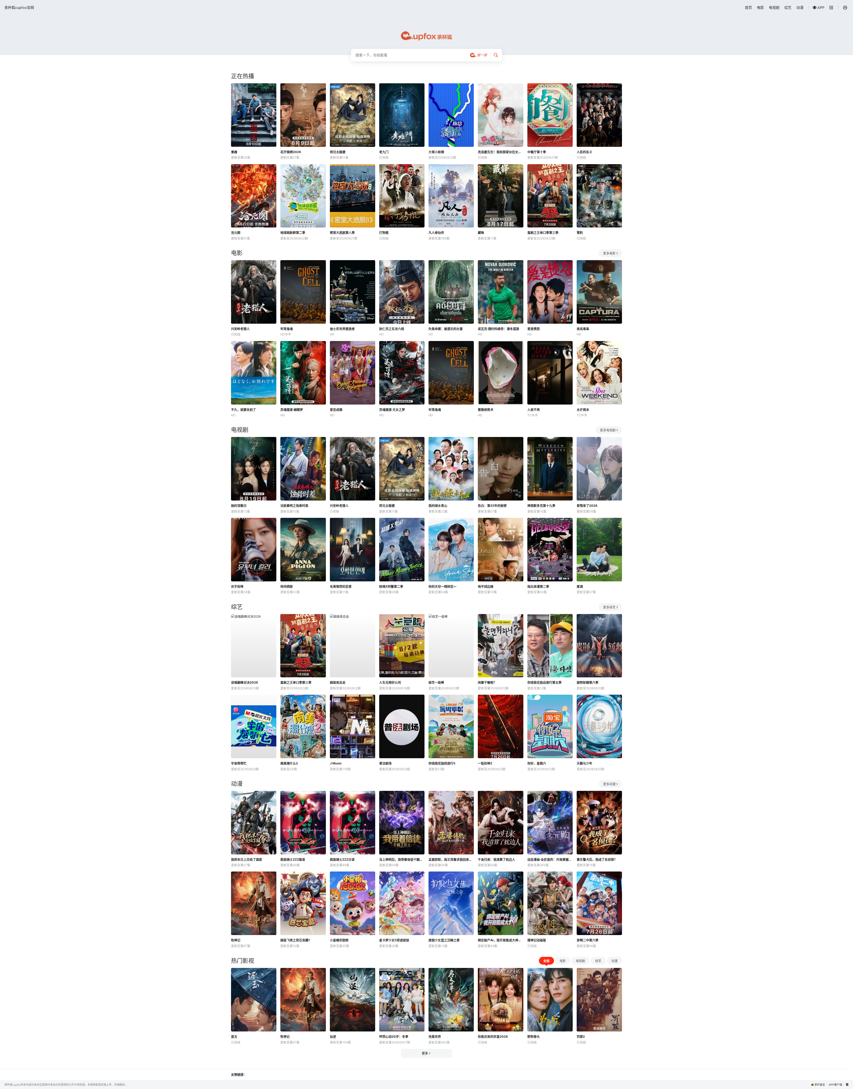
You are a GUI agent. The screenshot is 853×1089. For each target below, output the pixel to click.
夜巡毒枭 (583, 329)
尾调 (580, 586)
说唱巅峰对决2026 (244, 682)
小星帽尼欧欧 (339, 940)
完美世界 (434, 1036)
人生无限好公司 (390, 682)
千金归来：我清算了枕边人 (496, 859)
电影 (760, 7)
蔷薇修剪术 (485, 409)
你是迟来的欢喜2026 (493, 1036)
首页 (748, 7)
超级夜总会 (337, 682)
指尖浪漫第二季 (538, 586)
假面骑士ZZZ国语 (292, 859)
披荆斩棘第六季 (587, 682)
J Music (336, 763)
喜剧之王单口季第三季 (542, 232)
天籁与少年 (584, 763)
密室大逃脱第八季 (342, 232)
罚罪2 (581, 1036)
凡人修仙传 (436, 232)
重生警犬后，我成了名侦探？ (597, 859)
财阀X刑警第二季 (391, 586)
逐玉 (234, 1036)
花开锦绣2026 (290, 152)
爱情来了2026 (587, 505)
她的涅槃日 (239, 505)
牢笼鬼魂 (286, 329)
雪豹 (580, 232)
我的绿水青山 (437, 505)
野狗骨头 (533, 1036)
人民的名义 (584, 152)
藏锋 (481, 232)
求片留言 (819, 1084)
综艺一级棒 (436, 682)
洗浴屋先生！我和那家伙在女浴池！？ (500, 152)
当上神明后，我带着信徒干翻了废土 (402, 859)
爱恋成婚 (336, 409)
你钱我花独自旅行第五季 (544, 682)
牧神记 (235, 940)
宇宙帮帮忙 (239, 763)
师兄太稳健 (337, 152)
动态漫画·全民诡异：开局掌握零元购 (550, 859)
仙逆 (333, 1036)
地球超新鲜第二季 (292, 232)
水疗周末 (583, 409)
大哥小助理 (436, 152)
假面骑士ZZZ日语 (342, 859)
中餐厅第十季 (536, 152)
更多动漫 (609, 784)
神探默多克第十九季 (541, 505)
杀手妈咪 (237, 586)
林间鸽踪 (286, 586)
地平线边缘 (485, 586)
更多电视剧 (608, 430)
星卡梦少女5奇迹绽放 (394, 940)
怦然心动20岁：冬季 (393, 1036)
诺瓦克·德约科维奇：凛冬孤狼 (498, 329)
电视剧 (774, 7)
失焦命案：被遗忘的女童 (445, 329)
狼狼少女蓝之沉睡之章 (444, 940)
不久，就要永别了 (243, 409)
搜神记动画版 (536, 940)
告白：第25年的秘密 (492, 505)
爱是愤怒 (533, 329)
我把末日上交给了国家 (246, 859)
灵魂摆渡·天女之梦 (392, 409)
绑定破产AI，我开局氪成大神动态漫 (500, 940)
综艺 (787, 7)
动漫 (799, 7)
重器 (234, 152)
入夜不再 (533, 409)
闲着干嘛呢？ (487, 682)
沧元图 (235, 232)
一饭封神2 (485, 763)
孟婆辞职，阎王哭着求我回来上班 (451, 859)
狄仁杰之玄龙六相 (391, 329)
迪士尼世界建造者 (342, 329)
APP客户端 (835, 1084)
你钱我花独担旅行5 (441, 763)
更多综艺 (609, 607)
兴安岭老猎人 (240, 329)
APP (820, 7)
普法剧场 (385, 763)
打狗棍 (384, 232)
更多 (425, 1053)
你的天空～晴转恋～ (442, 586)
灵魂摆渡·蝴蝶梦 (291, 409)
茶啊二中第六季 (587, 940)
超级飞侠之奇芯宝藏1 (295, 940)
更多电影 (609, 253)
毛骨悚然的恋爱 (341, 586)
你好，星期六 (536, 763)
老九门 (384, 152)
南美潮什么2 (289, 763)
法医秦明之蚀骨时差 (294, 505)
